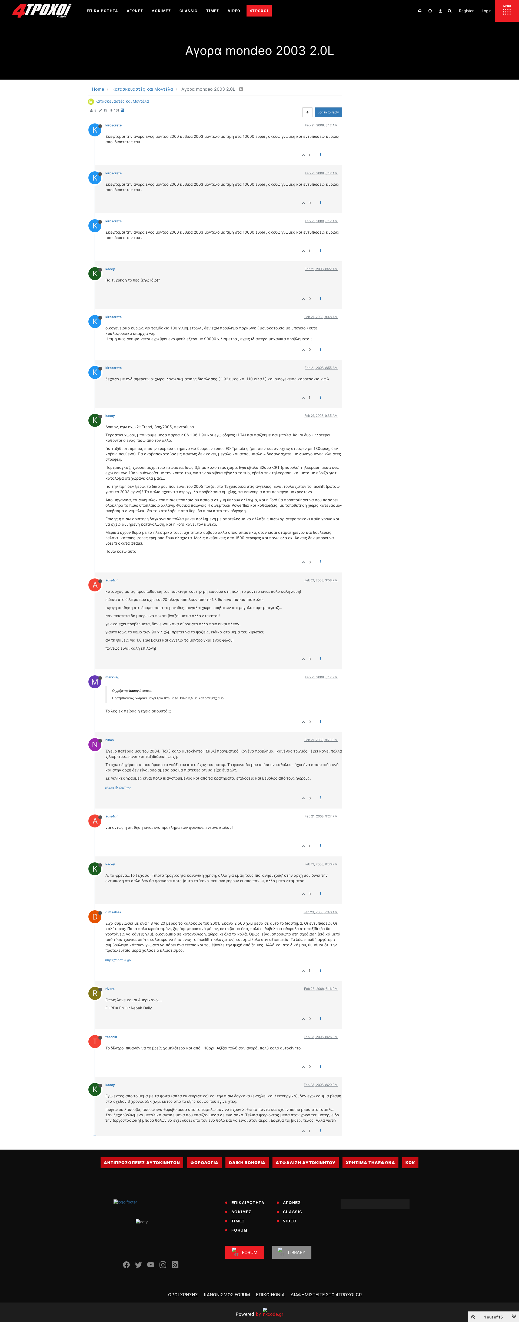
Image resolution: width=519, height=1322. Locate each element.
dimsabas (113, 912)
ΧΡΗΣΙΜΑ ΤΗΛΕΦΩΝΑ (370, 1162)
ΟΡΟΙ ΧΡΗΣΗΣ (183, 1294)
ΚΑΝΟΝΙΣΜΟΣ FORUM (227, 1294)
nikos (109, 740)
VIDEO (290, 1221)
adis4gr (111, 580)
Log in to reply (328, 112)
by (248, 1314)
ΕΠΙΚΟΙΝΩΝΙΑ (270, 1294)
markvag (112, 677)
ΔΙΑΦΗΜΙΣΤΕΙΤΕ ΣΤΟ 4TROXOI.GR (326, 1294)
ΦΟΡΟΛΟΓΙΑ (204, 1162)
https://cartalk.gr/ (118, 960)
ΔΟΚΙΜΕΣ (241, 1212)
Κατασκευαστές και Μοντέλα (122, 101)
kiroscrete (113, 125)
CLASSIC (292, 1212)
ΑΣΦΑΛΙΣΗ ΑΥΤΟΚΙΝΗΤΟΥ (305, 1162)
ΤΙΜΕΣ (238, 1221)
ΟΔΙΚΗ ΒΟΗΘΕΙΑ (247, 1162)
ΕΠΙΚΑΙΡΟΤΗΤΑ (248, 1202)
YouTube (124, 788)
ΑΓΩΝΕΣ (292, 1202)
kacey (110, 269)
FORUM (239, 1230)
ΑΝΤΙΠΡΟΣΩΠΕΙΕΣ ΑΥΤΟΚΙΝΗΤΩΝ (142, 1162)
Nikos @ (111, 788)
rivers (110, 989)
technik (111, 1037)
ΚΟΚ (410, 1162)
